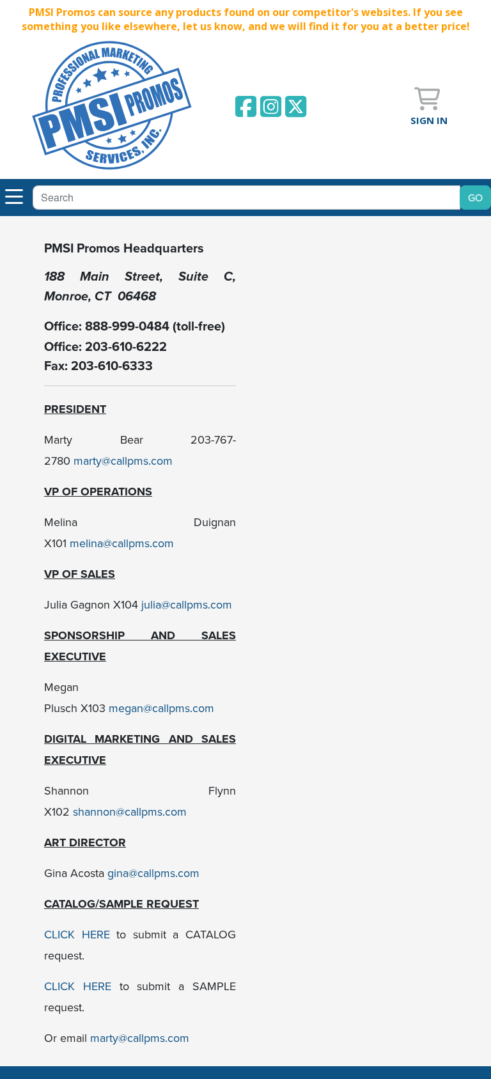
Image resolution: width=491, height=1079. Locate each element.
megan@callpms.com (161, 708)
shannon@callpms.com (130, 811)
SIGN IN (429, 120)
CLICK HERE (77, 934)
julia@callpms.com (186, 604)
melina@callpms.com (122, 543)
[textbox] (246, 197)
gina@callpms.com (155, 873)
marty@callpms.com (123, 461)
